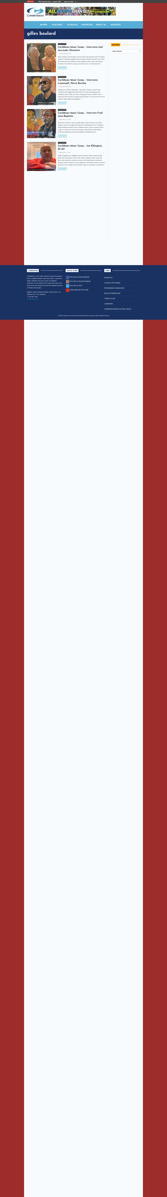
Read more (62, 68)
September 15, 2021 (65, 119)
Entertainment (62, 44)
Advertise (108, 278)
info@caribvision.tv (33, 299)
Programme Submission (114, 288)
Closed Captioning (112, 283)
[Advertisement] (125, 86)
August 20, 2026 (68, 1)
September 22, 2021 (65, 86)
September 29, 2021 (65, 54)
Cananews (108, 304)
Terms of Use (109, 298)
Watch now (30, 1)
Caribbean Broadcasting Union (117, 309)
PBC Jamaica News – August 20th (50, 1)
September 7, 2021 (64, 152)
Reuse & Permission (112, 293)
